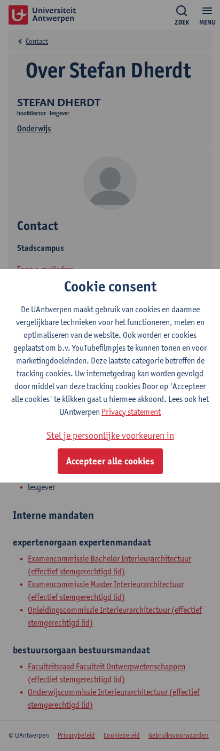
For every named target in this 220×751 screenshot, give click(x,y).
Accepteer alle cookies (110, 461)
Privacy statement (131, 412)
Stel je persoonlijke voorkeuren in (110, 435)
